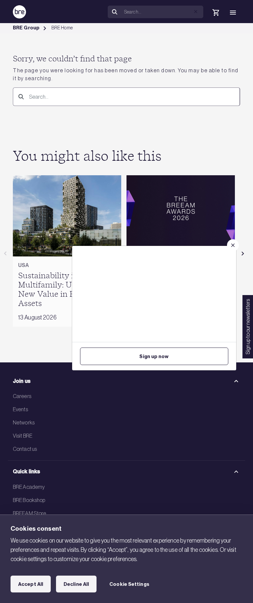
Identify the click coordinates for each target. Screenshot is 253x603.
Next (243, 253)
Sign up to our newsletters (248, 326)
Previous (5, 253)
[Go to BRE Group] (19, 11)
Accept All (30, 584)
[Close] (233, 245)
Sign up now (154, 356)
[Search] (20, 96)
